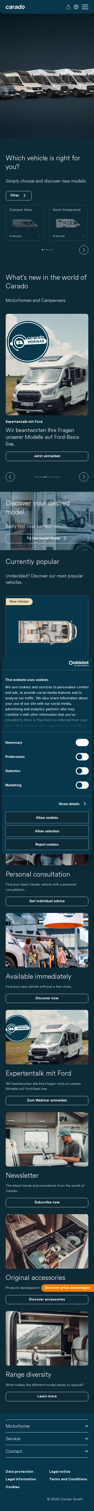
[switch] (82, 756)
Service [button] (13, 1438)
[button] (76, 7)
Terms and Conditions (68, 1479)
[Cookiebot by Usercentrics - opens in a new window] (69, 664)
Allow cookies (47, 818)
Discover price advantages (67, 1288)
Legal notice (59, 1471)
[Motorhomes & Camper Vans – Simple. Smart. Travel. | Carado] (15, 7)
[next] (83, 249)
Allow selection (47, 831)
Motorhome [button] (18, 1426)
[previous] (10, 476)
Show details (69, 804)
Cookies (13, 1487)
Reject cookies (47, 844)
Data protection (19, 1471)
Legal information (21, 1479)
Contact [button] (14, 1451)
